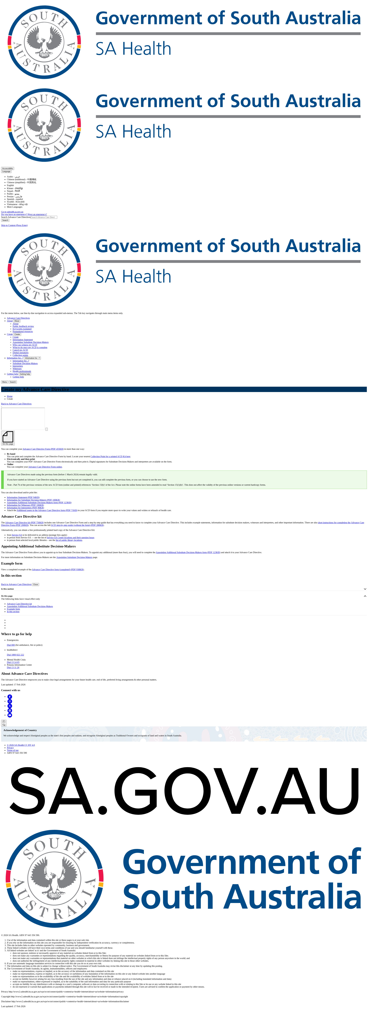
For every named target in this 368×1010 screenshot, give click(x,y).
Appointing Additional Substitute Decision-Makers (30, 606)
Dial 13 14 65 (13, 662)
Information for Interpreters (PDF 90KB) (25, 508)
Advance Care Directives (18, 318)
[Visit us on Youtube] (10, 715)
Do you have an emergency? (14, 214)
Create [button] (17, 334)
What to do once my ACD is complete (30, 347)
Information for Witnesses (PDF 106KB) (25, 505)
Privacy (10, 747)
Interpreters (18, 366)
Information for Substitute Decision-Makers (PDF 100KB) (33, 500)
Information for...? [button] (32, 358)
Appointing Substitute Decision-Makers (31, 342)
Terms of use (13, 750)
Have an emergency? (37, 214)
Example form (13, 609)
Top (3, 725)
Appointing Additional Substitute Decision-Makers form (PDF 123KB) (39, 502)
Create (10, 334)
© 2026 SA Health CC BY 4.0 (21, 745)
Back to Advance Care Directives (16, 404)
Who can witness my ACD (25, 345)
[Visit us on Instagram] (10, 701)
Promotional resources (23, 331)
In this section (7, 589)
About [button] (16, 321)
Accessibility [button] (7, 168)
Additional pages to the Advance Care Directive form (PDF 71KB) (47, 510)
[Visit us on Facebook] (10, 696)
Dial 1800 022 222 (15, 655)
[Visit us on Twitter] (10, 706)
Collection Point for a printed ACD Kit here (110, 456)
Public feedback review (23, 326)
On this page (7, 596)
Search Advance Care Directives (16, 217)
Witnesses (17, 368)
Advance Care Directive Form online (45, 467)
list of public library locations (69, 540)
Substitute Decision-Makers (25, 363)
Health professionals (22, 371)
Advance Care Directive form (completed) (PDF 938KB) (58, 569)
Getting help (12, 374)
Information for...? (15, 358)
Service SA (17, 535)
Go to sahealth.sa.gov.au (12, 212)
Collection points (20, 355)
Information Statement (23, 339)
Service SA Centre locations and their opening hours (70, 537)
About (10, 321)
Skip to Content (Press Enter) (14, 225)
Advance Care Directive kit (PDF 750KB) (24, 522)
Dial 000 (11, 645)
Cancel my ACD (20, 350)
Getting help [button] (25, 374)
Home (10, 396)
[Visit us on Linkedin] (10, 710)
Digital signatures (20, 352)
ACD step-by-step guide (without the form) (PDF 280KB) (77, 525)
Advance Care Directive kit (19, 604)
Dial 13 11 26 (13, 667)
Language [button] (6, 171)
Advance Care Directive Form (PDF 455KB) (43, 449)
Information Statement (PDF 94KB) (23, 497)
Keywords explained (22, 329)
